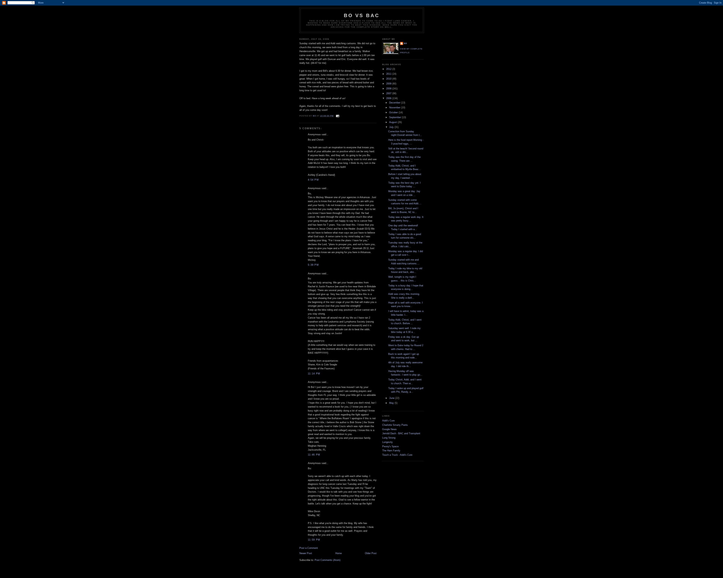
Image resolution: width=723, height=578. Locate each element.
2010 (389, 78)
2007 (389, 93)
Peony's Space (390, 446)
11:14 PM (314, 373)
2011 (389, 73)
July (391, 127)
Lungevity (387, 442)
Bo (405, 43)
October (394, 112)
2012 (389, 69)
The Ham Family (391, 450)
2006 (389, 98)
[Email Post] (337, 116)
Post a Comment (308, 548)
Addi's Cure (388, 420)
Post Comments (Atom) (327, 560)
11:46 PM (314, 454)
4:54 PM (313, 179)
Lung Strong (388, 437)
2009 (389, 83)
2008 (389, 88)
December (395, 102)
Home (338, 553)
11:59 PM (314, 539)
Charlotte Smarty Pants (395, 425)
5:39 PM (313, 264)
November (395, 107)
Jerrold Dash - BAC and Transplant (401, 433)
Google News (389, 429)
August (393, 122)
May (392, 403)
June (392, 398)
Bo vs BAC (362, 15)
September (395, 117)
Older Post (371, 553)
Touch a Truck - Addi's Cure (397, 454)
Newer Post (305, 553)
